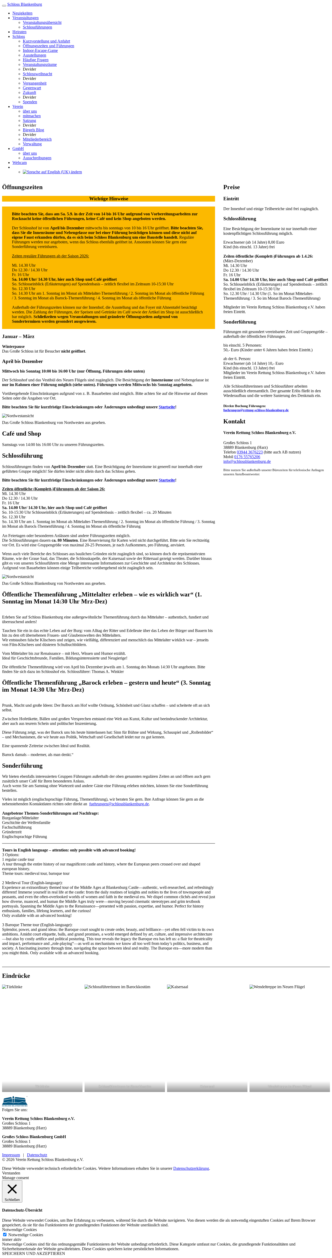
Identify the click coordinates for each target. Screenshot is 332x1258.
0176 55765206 (247, 457)
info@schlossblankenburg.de (247, 461)
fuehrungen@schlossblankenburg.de (119, 804)
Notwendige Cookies (25, 1235)
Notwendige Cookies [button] (19, 1229)
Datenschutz (37, 1155)
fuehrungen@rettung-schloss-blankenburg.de (256, 410)
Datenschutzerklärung (191, 1168)
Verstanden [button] (11, 1173)
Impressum (11, 1155)
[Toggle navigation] (4, 5)
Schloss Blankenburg (24, 4)
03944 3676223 (250, 452)
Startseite (167, 407)
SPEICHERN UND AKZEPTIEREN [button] (33, 1253)
